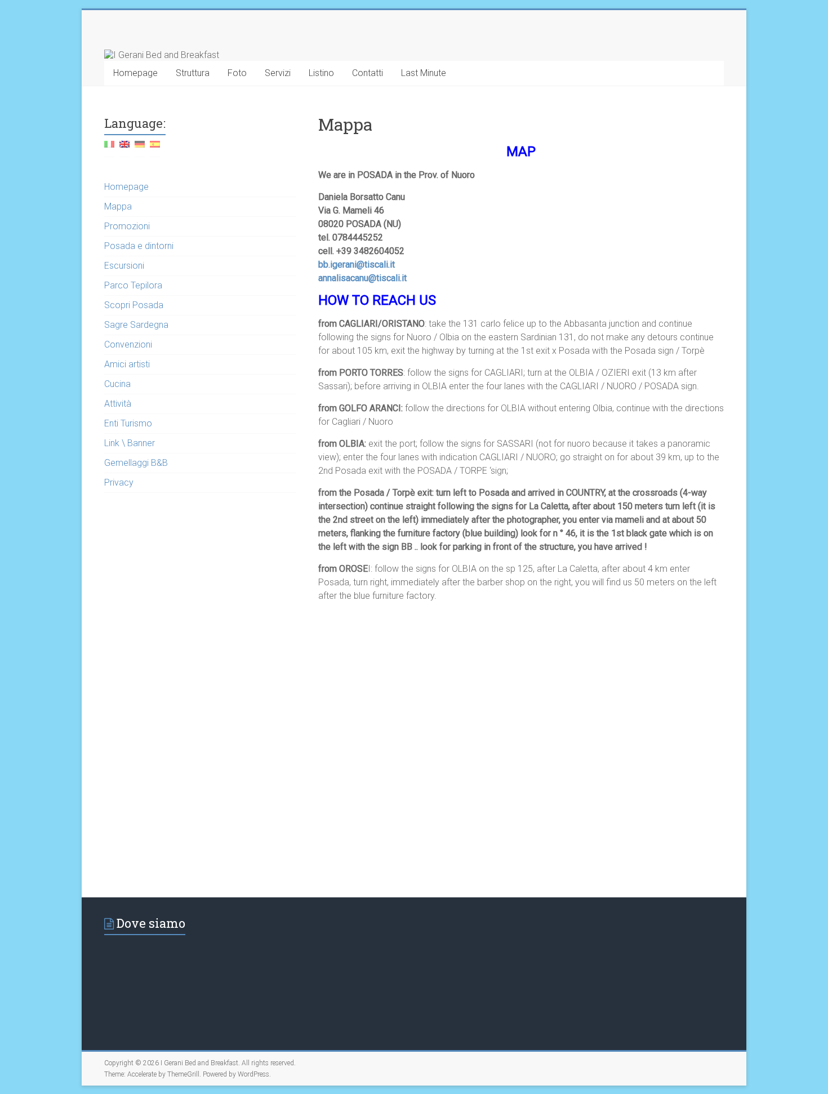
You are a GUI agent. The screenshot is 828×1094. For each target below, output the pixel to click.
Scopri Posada (133, 305)
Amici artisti (127, 364)
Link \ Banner (129, 443)
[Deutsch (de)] (140, 148)
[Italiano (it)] (109, 148)
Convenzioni (128, 344)
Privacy (118, 482)
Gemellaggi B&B (136, 462)
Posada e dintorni (138, 246)
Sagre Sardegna (136, 324)
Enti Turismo (128, 423)
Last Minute (423, 73)
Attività (117, 403)
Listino (321, 73)
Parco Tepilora (133, 285)
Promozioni (127, 226)
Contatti (367, 73)
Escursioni (124, 265)
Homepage (135, 73)
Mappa (118, 206)
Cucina (117, 384)
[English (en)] (124, 148)
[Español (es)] (155, 148)
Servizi (278, 73)
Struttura (193, 73)
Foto (237, 73)
